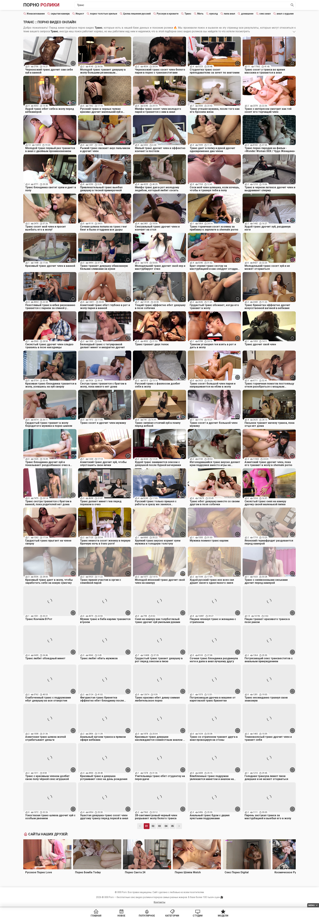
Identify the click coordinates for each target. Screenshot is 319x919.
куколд (213, 13)
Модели (223, 915)
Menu (311, 905)
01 (146, 826)
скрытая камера (60, 13)
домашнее (247, 13)
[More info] (73, 63)
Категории (172, 915)
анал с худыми (285, 13)
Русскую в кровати (167, 13)
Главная (96, 915)
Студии (198, 915)
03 (159, 826)
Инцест (80, 13)
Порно (41, 5)
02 (153, 826)
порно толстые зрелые (103, 13)
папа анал (229, 13)
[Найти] (292, 5)
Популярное (147, 915)
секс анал (265, 13)
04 (166, 826)
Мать (200, 13)
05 (172, 826)
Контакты (159, 902)
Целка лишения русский (137, 13)
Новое (121, 915)
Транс (187, 13)
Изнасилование (36, 13)
